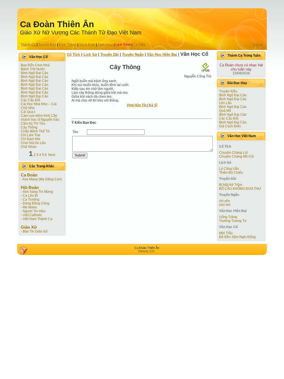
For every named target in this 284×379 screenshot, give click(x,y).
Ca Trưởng (31, 199)
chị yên (224, 201)
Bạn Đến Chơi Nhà (35, 65)
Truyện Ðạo (47, 45)
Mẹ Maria (30, 207)
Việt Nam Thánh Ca (37, 219)
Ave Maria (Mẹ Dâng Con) (42, 179)
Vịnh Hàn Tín (137, 105)
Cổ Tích (73, 54)
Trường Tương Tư (233, 221)
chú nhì (224, 205)
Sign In (258, 45)
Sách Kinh (87, 45)
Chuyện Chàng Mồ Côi (236, 156)
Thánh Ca (28, 45)
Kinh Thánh (68, 45)
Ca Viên (139, 45)
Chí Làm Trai (30, 135)
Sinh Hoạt (105, 45)
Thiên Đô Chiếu (231, 173)
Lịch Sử (90, 54)
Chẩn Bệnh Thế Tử (35, 131)
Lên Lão (225, 103)
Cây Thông (29, 127)
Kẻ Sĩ (153, 105)
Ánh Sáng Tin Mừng (38, 192)
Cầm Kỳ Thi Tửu (33, 123)
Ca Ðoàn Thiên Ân (57, 24)
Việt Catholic (32, 215)
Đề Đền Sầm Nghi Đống (237, 237)
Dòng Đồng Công (36, 203)
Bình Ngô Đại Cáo (34, 73)
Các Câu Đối (30, 100)
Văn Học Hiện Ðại (162, 54)
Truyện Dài (109, 54)
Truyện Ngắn (133, 54)
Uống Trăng (228, 217)
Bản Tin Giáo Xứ (35, 231)
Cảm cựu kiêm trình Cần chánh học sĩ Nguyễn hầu (40, 118)
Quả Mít (225, 111)
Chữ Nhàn (29, 147)
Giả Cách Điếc (230, 126)
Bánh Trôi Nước (33, 69)
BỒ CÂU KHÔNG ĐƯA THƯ (240, 189)
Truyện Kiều (228, 91)
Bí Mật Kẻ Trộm (230, 185)
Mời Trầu (226, 233)
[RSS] (23, 250)
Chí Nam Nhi (30, 139)
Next (51, 155)
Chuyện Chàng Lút (233, 153)
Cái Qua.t (28, 112)
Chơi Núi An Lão (33, 143)
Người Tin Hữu (34, 211)
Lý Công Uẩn (229, 169)
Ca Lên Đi (30, 196)
